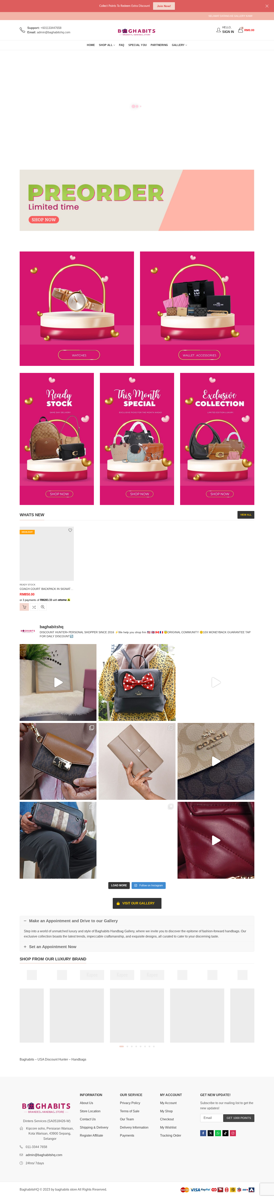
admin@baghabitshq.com (44, 1155)
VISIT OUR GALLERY (138, 903)
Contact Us (88, 1119)
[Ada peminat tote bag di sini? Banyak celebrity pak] (216, 682)
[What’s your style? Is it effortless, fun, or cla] (216, 840)
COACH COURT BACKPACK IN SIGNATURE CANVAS (54, 588)
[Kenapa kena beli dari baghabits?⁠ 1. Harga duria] (58, 761)
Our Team (127, 1119)
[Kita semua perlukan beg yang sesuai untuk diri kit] (136, 840)
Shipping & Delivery (94, 1127)
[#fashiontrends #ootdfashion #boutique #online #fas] (216, 761)
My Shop (166, 1111)
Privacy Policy (130, 1103)
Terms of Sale (129, 1111)
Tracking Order (170, 1135)
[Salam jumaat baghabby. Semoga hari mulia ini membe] (136, 682)
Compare (34, 607)
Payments (127, 1135)
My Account (168, 1103)
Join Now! (164, 6)
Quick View (43, 607)
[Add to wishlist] (70, 530)
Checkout (167, 1119)
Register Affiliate (91, 1135)
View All (246, 514)
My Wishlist (168, 1127)
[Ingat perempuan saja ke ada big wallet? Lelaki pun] (136, 761)
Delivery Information (134, 1127)
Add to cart (24, 607)
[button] (121, 1046)
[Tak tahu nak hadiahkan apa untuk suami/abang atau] (58, 840)
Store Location (90, 1111)
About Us (86, 1103)
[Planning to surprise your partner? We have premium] (58, 682)
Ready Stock (27, 584)
